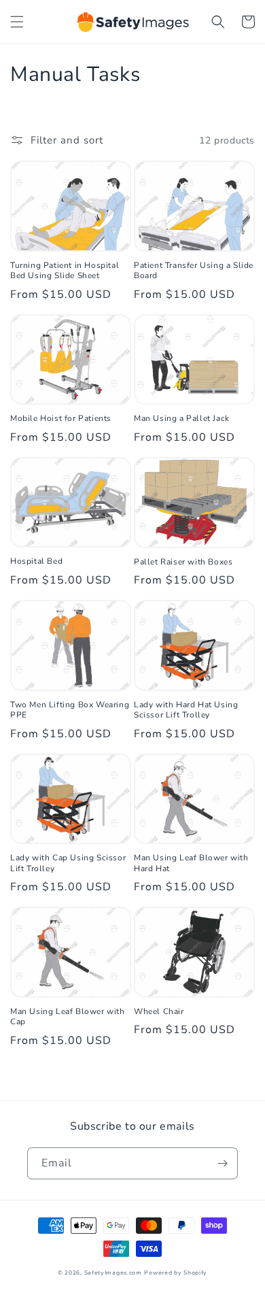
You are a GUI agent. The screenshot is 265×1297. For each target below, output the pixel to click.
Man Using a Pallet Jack (182, 419)
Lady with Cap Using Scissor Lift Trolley (68, 863)
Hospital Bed (36, 561)
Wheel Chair (159, 1012)
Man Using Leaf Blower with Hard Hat (191, 863)
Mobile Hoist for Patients (60, 419)
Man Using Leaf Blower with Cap (67, 1017)
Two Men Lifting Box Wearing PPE (69, 710)
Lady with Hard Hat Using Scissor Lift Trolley (186, 710)
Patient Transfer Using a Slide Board (193, 271)
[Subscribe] (222, 1163)
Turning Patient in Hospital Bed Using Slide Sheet (64, 271)
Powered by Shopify (175, 1273)
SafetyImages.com (113, 1273)
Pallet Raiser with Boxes (183, 562)
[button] (17, 22)
